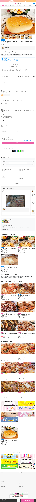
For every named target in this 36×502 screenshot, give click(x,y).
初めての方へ (2, 472)
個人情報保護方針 (3, 486)
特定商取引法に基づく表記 (5, 229)
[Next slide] (33, 22)
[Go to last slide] (3, 22)
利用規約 (2, 483)
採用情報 (20, 483)
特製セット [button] (18, 5)
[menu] (1, 3)
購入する (18, 142)
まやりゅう (23, 169)
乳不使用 (5, 55)
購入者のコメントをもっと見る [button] (18, 183)
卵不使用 (2, 55)
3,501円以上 (10, 54)
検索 (2, 5)
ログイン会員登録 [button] (34, 3)
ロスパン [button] (14, 5)
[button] (5, 5)
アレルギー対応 (25, 54)
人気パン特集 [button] (10, 5)
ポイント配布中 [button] (29, 5)
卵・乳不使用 (30, 54)
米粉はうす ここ (7, 47)
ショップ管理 (2, 481)
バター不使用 (20, 55)
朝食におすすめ (20, 54)
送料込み (14, 54)
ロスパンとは (20, 472)
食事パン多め (6, 54)
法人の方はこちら (21, 486)
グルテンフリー (15, 55)
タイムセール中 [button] (23, 5)
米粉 (17, 54)
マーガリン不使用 (9, 55)
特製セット (2, 54)
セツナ (5, 169)
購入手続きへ (27, 500)
